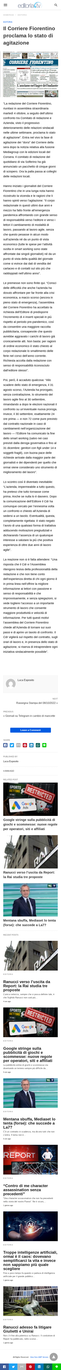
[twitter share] (12, 745)
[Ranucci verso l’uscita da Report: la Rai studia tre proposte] (30, 851)
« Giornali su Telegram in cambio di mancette (29, 715)
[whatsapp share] (38, 745)
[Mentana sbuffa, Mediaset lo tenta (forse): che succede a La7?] (30, 899)
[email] (21, 1366)
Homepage (8, 15)
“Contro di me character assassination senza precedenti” (25, 1190)
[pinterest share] (25, 745)
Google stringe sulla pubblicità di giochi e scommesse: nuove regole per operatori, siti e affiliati (30, 824)
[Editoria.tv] (30, 5)
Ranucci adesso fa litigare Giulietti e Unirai (27, 1329)
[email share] (18, 745)
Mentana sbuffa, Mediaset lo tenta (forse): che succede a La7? (29, 1123)
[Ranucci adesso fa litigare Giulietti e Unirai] (30, 1301)
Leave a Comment (30, 730)
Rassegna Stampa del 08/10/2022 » (37, 702)
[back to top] (54, 1357)
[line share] (44, 745)
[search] (56, 5)
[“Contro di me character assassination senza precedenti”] (30, 1160)
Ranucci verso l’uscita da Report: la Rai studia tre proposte (26, 986)
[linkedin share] (31, 745)
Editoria (22, 15)
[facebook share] (5, 745)
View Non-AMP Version (39, 1357)
